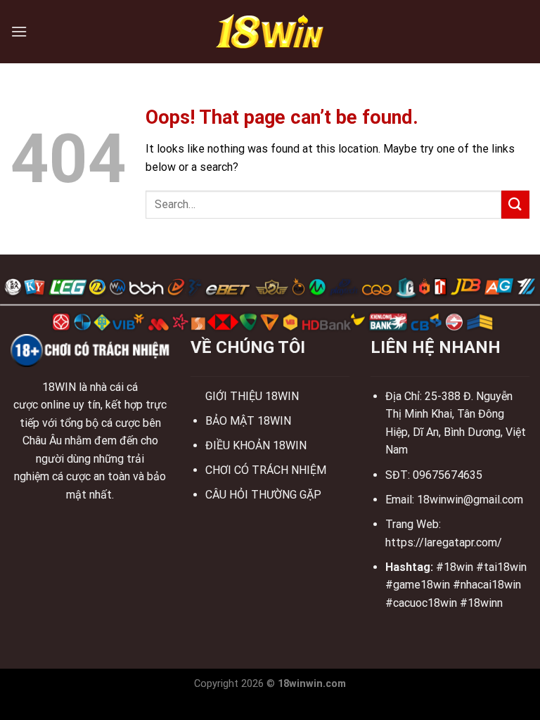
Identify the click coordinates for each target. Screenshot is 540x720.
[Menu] (19, 31)
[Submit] (515, 204)
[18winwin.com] (270, 31)
